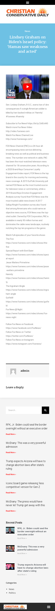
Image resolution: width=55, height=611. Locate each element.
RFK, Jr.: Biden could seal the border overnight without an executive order (32, 531)
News (27, 31)
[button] (27, 2)
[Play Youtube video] (27, 87)
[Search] (45, 410)
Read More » (11, 434)
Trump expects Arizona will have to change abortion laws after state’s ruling (26, 465)
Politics (12, 592)
